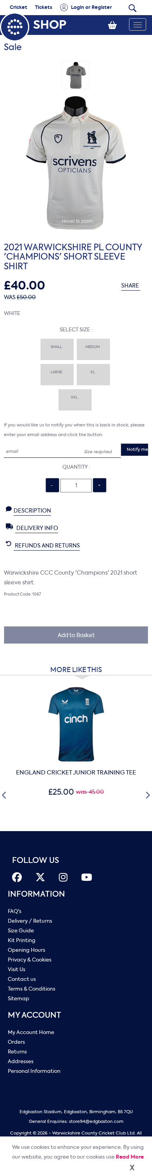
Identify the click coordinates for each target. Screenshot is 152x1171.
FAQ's (14, 911)
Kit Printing (21, 940)
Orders (16, 1042)
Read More (130, 1157)
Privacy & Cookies (29, 959)
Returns (17, 1051)
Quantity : (76, 467)
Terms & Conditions (31, 989)
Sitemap (18, 998)
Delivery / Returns (30, 921)
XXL (75, 397)
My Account (34, 1015)
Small (57, 347)
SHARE (130, 285)
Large (57, 372)
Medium (93, 347)
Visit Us (16, 969)
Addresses (21, 1061)
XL (93, 372)
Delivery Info (36, 528)
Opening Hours (26, 950)
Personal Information (34, 1071)
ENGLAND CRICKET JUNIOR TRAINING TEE (76, 772)
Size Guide (21, 930)
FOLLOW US (35, 860)
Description (32, 510)
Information (36, 894)
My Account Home (31, 1032)
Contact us (22, 979)
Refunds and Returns (47, 545)
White (12, 313)
